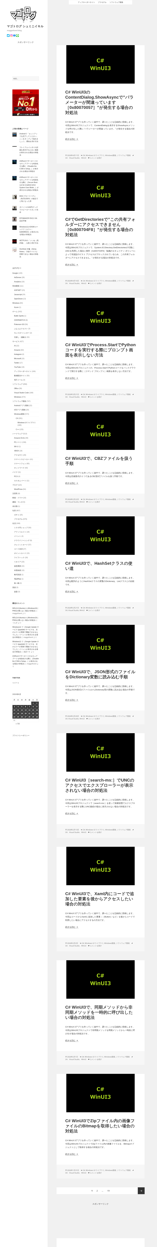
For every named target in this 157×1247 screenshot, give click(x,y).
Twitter (16, 363)
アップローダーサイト (22, 371)
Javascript (18, 294)
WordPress (18, 489)
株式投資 (17, 575)
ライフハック (19, 557)
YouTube (17, 367)
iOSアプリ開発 (20, 410)
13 (26, 710)
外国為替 (17, 570)
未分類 (15, 506)
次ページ (141, 1190)
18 (18, 713)
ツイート (15, 683)
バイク (15, 472)
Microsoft (17, 358)
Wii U (16, 446)
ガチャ (16, 515)
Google (15, 273)
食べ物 (16, 583)
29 (33, 717)
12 (22, 710)
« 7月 (18, 724)
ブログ (15, 485)
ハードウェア (17, 434)
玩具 (14, 510)
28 (29, 717)
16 (37, 710)
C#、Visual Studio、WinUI (75, 158)
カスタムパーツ (20, 481)
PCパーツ (18, 442)
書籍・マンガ (17, 502)
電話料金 (17, 579)
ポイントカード (20, 553)
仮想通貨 (17, 566)
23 (37, 713)
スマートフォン (20, 463)
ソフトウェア (17, 384)
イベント (17, 536)
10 (14, 710)
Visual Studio (73, 502)
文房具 (15, 493)
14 (29, 710)
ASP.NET (17, 290)
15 (33, 710)
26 (22, 717)
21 (29, 713)
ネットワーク (19, 468)
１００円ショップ (21, 528)
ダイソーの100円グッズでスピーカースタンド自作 (28, 209)
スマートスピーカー (21, 459)
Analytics (17, 282)
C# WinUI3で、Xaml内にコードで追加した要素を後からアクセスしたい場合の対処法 (99, 898)
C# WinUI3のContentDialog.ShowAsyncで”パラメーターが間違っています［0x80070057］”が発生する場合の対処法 (99, 102)
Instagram (18, 354)
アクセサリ (18, 455)
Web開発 (15, 286)
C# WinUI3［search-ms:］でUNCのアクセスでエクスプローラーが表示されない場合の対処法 (99, 785)
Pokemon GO (19, 324)
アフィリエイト (20, 532)
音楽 (14, 587)
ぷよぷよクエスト (21, 329)
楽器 (16, 592)
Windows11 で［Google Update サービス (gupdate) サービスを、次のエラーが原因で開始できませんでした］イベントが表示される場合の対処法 (25, 632)
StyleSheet (18, 299)
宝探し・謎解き (20, 337)
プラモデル (18, 519)
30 (37, 717)
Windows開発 (19, 414)
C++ (17, 429)
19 (22, 713)
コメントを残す (96, 158)
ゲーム (15, 311)
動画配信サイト (20, 376)
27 (26, 717)
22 (33, 713)
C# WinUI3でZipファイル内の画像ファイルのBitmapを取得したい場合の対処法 (100, 1125)
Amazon (17, 350)
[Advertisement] (25, 60)
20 (26, 713)
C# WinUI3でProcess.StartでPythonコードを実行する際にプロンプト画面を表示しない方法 (100, 349)
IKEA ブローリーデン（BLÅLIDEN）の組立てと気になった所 (28, 198)
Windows (15, 303)
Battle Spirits (19, 316)
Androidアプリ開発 (21, 405)
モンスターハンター (21, 333)
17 (14, 713)
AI (15, 346)
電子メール (18, 380)
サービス (15, 341)
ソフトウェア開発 (19, 401)
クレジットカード (21, 545)
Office (16, 388)
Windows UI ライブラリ (27, 422)
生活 (14, 523)
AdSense (17, 277)
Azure (16, 307)
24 (14, 717)
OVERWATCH (19, 320)
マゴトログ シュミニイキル (25, 26)
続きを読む (71, 139)
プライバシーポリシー (20, 735)
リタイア (17, 562)
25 (18, 717)
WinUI (82, 502)
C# (17, 418)
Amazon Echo (19, 438)
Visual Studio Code (21, 393)
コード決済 (18, 549)
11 (18, 710)
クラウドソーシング (21, 540)
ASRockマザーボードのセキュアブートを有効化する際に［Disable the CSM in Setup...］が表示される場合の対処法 (28, 166)
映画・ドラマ (17, 498)
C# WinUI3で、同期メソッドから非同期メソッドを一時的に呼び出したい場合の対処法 (99, 1012)
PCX (16, 476)
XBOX (16, 451)
